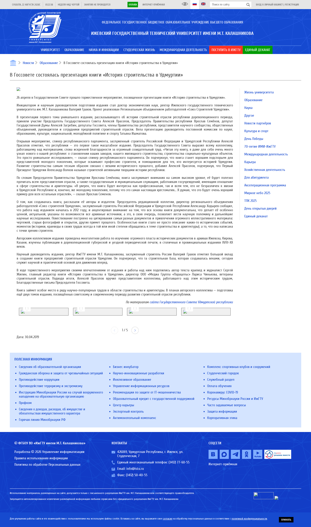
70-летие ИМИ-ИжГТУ (259, 146)
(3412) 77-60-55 (178, 462)
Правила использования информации (41, 458)
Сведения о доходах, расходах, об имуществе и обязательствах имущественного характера (52, 411)
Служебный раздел (221, 380)
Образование (49, 63)
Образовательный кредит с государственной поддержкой (153, 399)
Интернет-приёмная (154, 4)
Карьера (250, 162)
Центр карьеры (123, 405)
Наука (248, 108)
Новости (28, 63)
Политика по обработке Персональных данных (47, 465)
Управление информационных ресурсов (141, 386)
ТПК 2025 (250, 201)
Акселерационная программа (265, 185)
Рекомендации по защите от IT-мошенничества (147, 392)
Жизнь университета (259, 92)
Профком (25, 403)
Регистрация (292, 4)
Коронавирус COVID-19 (222, 392)
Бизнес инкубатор (125, 367)
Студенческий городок (223, 373)
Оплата (133, 4)
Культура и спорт (256, 131)
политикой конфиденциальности (249, 518)
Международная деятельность (266, 154)
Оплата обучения (219, 386)
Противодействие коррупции (39, 380)
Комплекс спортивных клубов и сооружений (238, 367)
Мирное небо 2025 (257, 193)
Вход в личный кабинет (269, 4)
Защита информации (222, 411)
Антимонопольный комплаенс (134, 418)
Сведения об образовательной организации (50, 367)
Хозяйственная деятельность (264, 170)
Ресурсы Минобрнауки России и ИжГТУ (235, 399)
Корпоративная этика (222, 418)
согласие (167, 518)
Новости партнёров (257, 123)
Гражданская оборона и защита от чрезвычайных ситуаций (61, 373)
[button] (135, 330)
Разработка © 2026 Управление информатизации (49, 452)
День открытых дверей (260, 208)
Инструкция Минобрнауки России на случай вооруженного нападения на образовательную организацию (61, 394)
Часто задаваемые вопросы (226, 405)
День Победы (253, 139)
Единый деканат (256, 216)
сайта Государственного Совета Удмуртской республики (191, 302)
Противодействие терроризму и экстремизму (50, 386)
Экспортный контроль (128, 411)
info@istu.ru (135, 469)
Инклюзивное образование (132, 380)
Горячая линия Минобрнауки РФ (42, 420)
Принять (286, 519)
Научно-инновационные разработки (138, 373)
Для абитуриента (256, 177)
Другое (249, 115)
